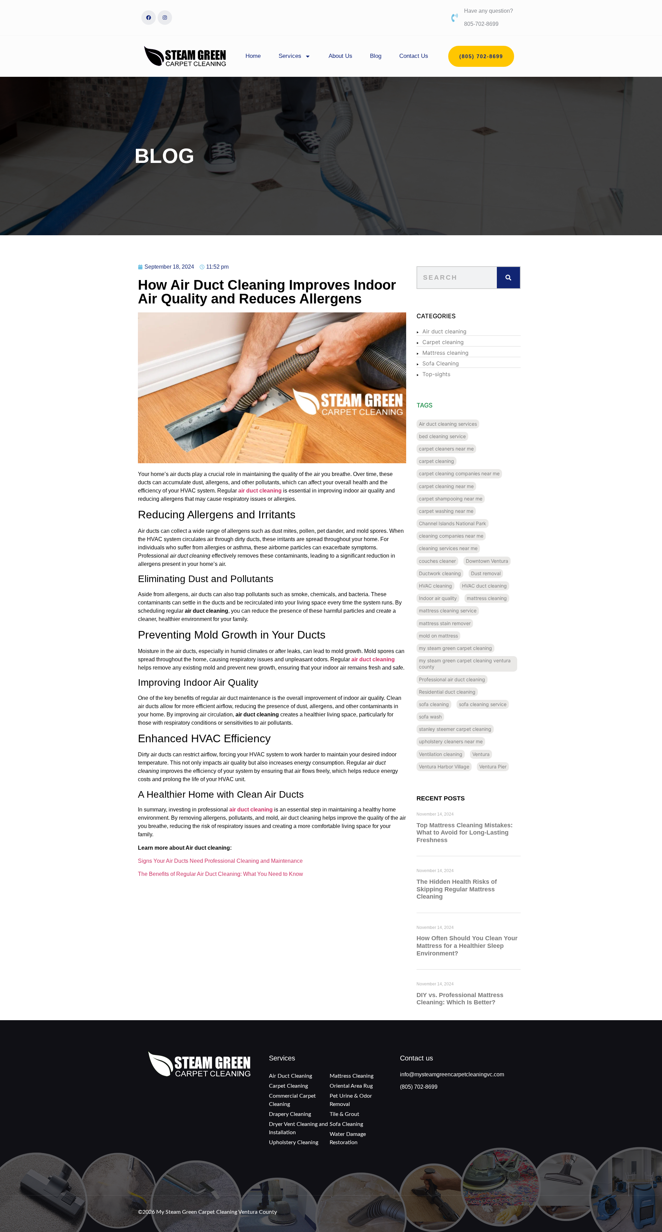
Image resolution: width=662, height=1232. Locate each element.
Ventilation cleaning (440, 754)
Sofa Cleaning (440, 363)
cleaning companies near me (451, 536)
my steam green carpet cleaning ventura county (465, 664)
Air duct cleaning (444, 331)
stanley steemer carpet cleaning (455, 729)
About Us (340, 56)
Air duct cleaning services (448, 424)
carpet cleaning (436, 461)
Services (290, 56)
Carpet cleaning (443, 342)
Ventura (481, 754)
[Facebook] (148, 17)
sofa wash (430, 716)
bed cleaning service (442, 436)
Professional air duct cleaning (452, 679)
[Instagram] (165, 17)
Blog (375, 56)
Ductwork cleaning (440, 573)
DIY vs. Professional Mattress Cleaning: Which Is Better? (460, 999)
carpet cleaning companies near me (459, 473)
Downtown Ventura (487, 561)
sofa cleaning (434, 704)
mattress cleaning (487, 598)
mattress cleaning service (448, 610)
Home (253, 56)
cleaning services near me (448, 548)
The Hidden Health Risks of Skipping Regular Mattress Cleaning (457, 889)
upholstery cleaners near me (451, 741)
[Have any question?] (454, 17)
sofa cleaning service (482, 704)
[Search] (508, 277)
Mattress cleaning (445, 352)
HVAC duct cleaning (484, 586)
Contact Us (413, 56)
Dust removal (486, 573)
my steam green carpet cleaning (455, 648)
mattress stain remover (445, 623)
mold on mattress (438, 636)
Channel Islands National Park (452, 523)
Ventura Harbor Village (444, 766)
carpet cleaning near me (446, 486)
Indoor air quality (438, 598)
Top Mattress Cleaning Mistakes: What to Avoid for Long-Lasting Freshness (465, 832)
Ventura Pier (492, 766)
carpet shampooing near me (450, 498)
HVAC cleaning (435, 586)
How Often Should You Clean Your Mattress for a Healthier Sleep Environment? (467, 945)
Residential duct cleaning (447, 692)
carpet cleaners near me (446, 449)
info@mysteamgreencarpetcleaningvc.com (452, 1074)
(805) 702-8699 (419, 1087)
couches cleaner (437, 561)
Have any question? (488, 11)
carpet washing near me (446, 511)
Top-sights (436, 374)
